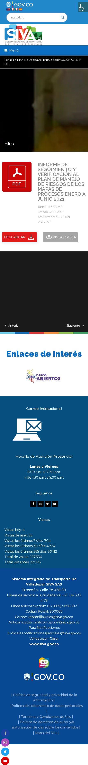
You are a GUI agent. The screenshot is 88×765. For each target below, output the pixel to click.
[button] (11, 50)
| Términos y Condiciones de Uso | (46, 717)
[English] (8, 9)
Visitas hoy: (14, 530)
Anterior (14, 325)
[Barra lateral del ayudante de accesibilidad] (83, 7)
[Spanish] (20, 9)
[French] (12, 9)
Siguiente (73, 325)
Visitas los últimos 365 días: (26, 551)
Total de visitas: (17, 557)
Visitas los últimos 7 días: (24, 541)
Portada (9, 60)
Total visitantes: (17, 562)
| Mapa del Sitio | (46, 733)
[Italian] (16, 9)
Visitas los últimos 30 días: (25, 546)
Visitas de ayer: (17, 535)
